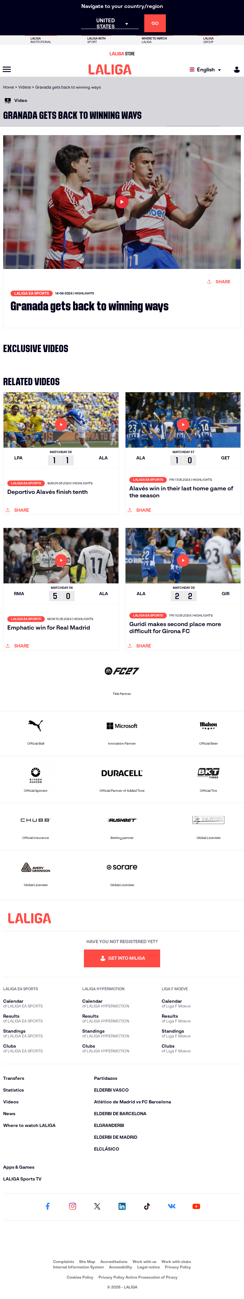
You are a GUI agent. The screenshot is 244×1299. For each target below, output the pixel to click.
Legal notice (148, 1267)
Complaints (63, 1261)
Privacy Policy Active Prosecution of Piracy (138, 1277)
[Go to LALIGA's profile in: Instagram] (72, 1207)
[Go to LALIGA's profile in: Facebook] (47, 1207)
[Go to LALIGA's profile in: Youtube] (196, 1207)
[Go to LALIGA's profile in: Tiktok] (146, 1207)
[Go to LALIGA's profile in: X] (97, 1207)
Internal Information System (78, 1267)
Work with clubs (176, 1261)
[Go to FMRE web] (122, 1242)
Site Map (87, 1261)
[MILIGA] (234, 70)
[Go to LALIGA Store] (122, 53)
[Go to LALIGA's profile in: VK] (171, 1207)
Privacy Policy (178, 1267)
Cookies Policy (80, 1277)
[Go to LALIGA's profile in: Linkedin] (122, 1207)
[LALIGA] (110, 69)
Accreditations (113, 1261)
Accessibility (120, 1267)
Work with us (144, 1261)
